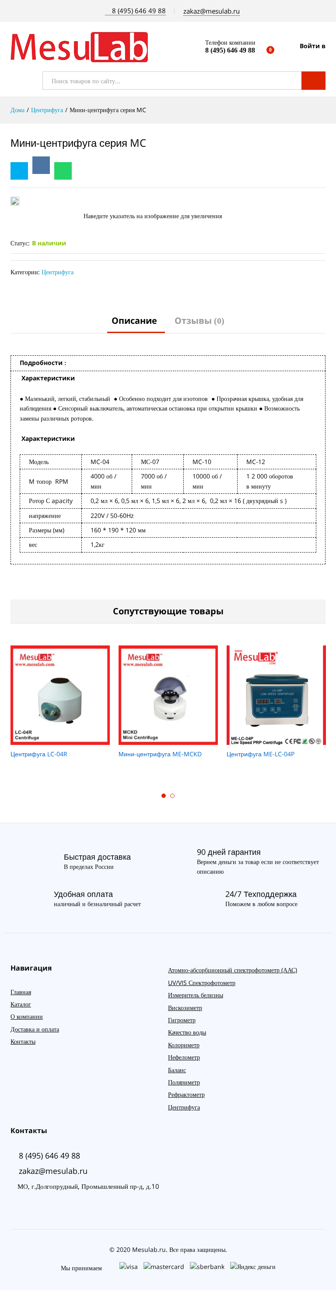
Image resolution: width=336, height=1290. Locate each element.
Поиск (313, 80)
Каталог (20, 1004)
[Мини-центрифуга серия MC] (63, 171)
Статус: (20, 243)
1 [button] (163, 796)
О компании (26, 1016)
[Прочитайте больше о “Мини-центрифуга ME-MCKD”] (167, 739)
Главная (20, 992)
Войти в (313, 46)
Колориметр (184, 1045)
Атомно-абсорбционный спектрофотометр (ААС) (232, 970)
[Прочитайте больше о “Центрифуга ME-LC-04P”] (275, 739)
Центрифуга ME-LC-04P (260, 754)
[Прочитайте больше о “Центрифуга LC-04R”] (59, 739)
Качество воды (187, 1032)
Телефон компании (230, 42)
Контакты (22, 1041)
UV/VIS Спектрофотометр (201, 982)
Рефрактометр (186, 1094)
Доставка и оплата (34, 1029)
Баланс (177, 1070)
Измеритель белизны (195, 995)
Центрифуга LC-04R (38, 754)
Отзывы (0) (199, 320)
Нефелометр (184, 1057)
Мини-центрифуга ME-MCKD (160, 754)
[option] (60, 707)
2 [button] (172, 796)
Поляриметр (184, 1082)
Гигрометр (182, 1020)
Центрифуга (58, 272)
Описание (134, 320)
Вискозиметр (185, 1007)
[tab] (134, 324)
